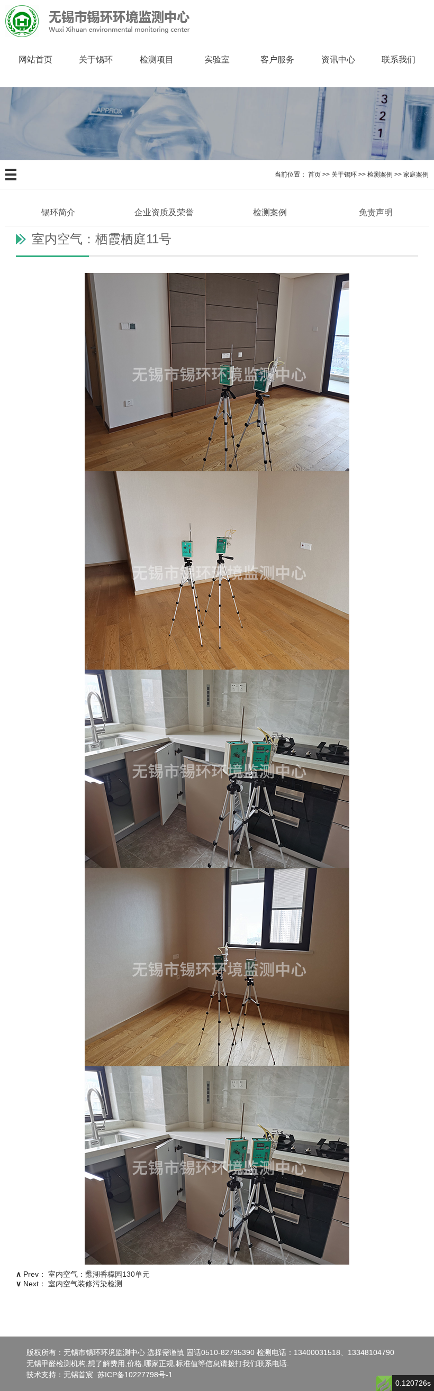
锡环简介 (58, 212)
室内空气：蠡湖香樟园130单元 (99, 1274)
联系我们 (398, 59)
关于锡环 (96, 59)
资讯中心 (338, 59)
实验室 (217, 59)
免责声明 (376, 212)
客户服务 (277, 59)
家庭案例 (416, 174)
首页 (314, 174)
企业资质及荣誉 (164, 212)
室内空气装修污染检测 (85, 1283)
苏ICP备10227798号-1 (135, 1374)
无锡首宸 (78, 1374)
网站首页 (35, 59)
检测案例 (380, 174)
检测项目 (157, 59)
